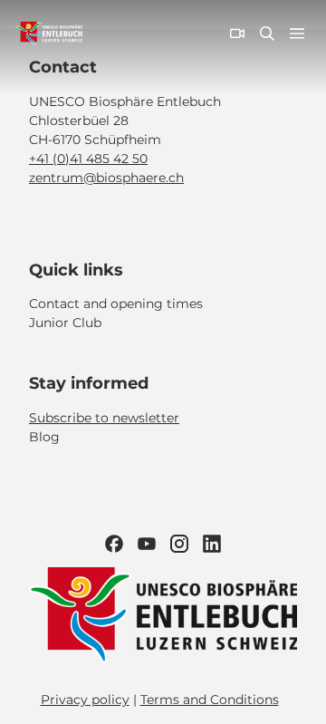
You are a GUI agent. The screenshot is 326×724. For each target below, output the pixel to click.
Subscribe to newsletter (104, 418)
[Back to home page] (48, 33)
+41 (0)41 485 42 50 (88, 158)
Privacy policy (85, 699)
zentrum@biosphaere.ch (106, 177)
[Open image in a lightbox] (163, 615)
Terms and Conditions (209, 699)
